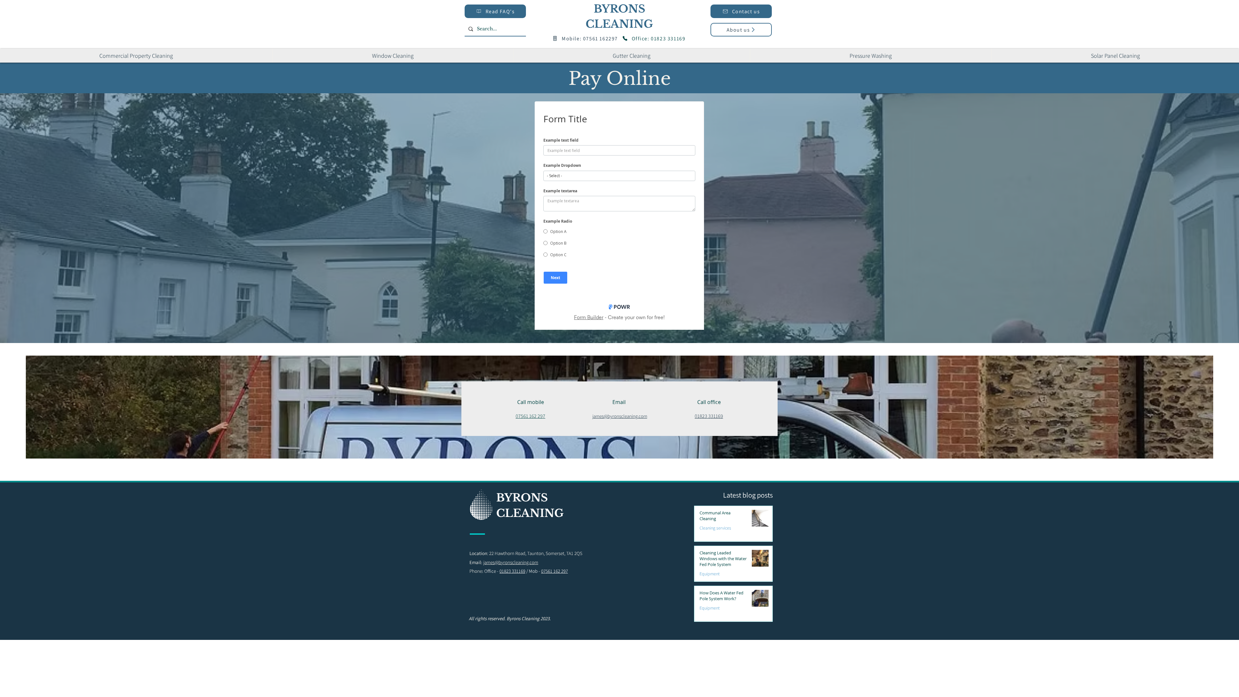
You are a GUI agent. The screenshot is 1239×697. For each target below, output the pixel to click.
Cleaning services (715, 528)
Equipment (710, 574)
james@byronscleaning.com (510, 562)
